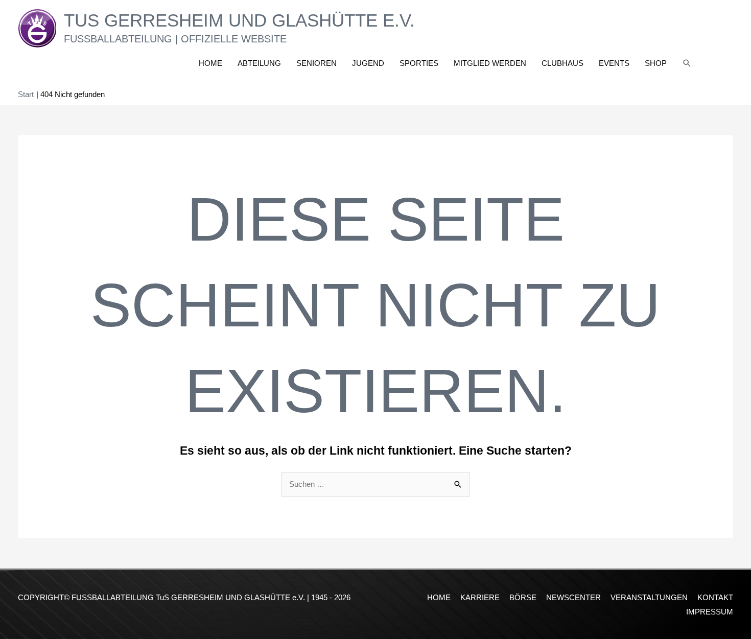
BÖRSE (522, 597)
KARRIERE (480, 597)
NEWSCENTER (573, 597)
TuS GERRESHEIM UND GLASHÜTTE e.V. (239, 20)
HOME (439, 597)
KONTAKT (715, 597)
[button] (687, 63)
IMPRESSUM (709, 611)
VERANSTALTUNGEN (649, 597)
